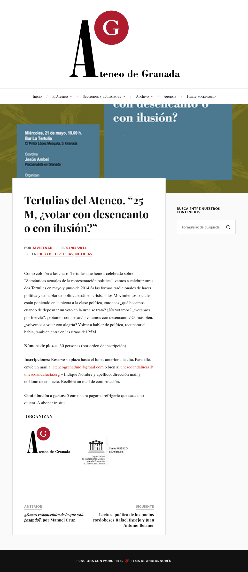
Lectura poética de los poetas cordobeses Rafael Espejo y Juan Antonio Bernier (123, 520)
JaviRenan (42, 248)
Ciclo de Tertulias (55, 254)
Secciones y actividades (102, 96)
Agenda (170, 96)
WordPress (113, 561)
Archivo (142, 96)
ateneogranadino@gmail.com (78, 367)
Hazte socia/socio (201, 96)
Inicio (37, 96)
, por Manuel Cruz (54, 517)
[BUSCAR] (228, 227)
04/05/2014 (76, 248)
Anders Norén (158, 561)
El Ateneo (60, 96)
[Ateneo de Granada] (124, 43)
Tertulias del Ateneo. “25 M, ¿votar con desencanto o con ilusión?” (86, 214)
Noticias (83, 254)
